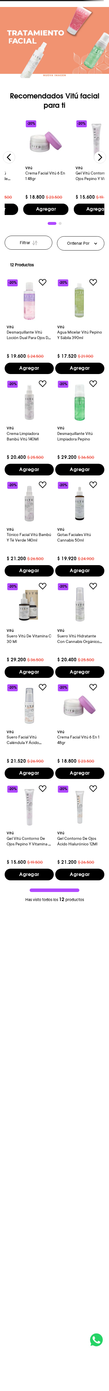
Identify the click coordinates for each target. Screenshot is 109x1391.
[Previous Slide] (9, 157)
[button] (52, 223)
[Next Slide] (100, 157)
